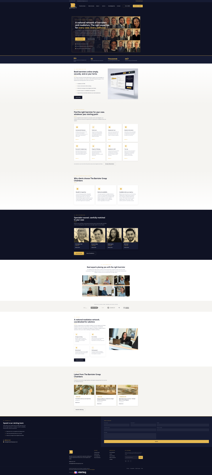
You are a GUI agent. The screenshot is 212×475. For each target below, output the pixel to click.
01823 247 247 (72, 461)
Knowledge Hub (111, 6)
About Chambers (97, 457)
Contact (118, 6)
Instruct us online (91, 39)
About (97, 6)
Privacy (128, 468)
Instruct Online (137, 6)
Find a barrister (80, 39)
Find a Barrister (112, 452)
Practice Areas (82, 6)
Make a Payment (113, 457)
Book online (78, 97)
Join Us (103, 6)
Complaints (132, 468)
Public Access (137, 468)
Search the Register (91, 469)
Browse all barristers (109, 164)
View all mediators (90, 253)
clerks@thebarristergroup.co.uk (76, 463)
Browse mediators (79, 360)
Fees (142, 468)
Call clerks (127, 6)
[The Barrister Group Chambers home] (71, 452)
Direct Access (91, 6)
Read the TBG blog (79, 409)
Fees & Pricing (112, 455)
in (125, 461)
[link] (73, 6)
